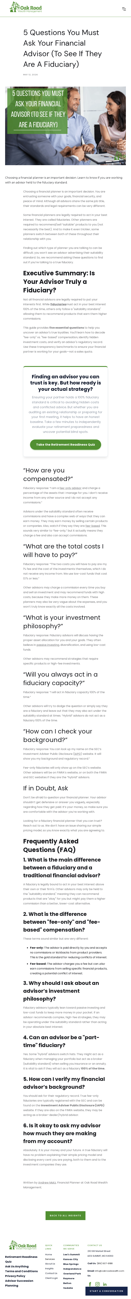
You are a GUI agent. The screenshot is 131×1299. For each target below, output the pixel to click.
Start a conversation (106, 1291)
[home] (25, 7)
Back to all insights (65, 1215)
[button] (124, 8)
